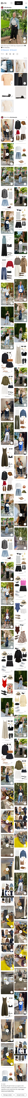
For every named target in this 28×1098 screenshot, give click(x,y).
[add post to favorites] (24, 41)
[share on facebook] (6, 54)
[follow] (26, 7)
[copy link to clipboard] (17, 54)
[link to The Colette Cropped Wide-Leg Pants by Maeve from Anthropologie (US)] (20, 79)
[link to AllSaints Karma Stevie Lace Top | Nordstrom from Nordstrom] (20, 66)
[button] (26, 3)
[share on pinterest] (10, 54)
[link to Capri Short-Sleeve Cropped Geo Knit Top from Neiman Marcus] (7, 106)
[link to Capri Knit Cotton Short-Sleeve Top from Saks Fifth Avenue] (7, 79)
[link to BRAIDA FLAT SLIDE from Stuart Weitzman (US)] (20, 92)
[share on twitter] (13, 54)
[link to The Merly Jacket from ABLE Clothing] (7, 66)
